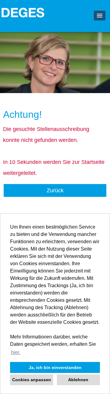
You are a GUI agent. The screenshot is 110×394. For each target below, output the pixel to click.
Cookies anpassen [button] (31, 379)
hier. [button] (15, 352)
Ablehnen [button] (78, 379)
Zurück (55, 190)
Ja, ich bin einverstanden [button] (55, 367)
